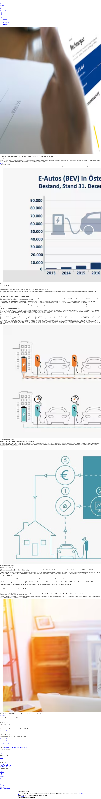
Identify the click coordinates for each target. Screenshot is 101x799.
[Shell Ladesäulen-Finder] (50, 13)
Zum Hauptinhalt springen (4, 0)
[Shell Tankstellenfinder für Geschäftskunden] (50, 12)
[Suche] (50, 16)
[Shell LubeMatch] (50, 14)
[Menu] (50, 17)
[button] (50, 6)
